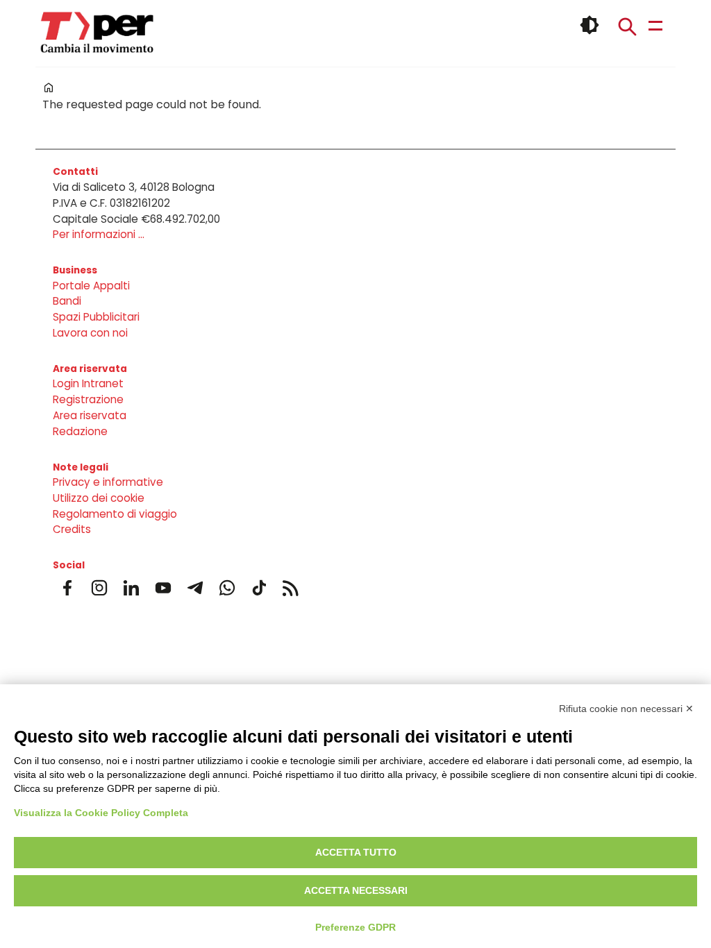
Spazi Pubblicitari (96, 317)
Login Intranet (88, 383)
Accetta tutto (355, 852)
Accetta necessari (356, 890)
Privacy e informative (108, 482)
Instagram (99, 588)
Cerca (627, 26)
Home (48, 87)
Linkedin (131, 588)
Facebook (67, 588)
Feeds (291, 588)
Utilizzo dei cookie (98, 498)
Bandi (67, 301)
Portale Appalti (91, 285)
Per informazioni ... (98, 234)
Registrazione (88, 399)
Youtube (163, 588)
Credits (72, 529)
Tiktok (259, 588)
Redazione (80, 431)
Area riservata (89, 415)
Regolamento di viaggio (115, 514)
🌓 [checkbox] (589, 25)
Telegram (195, 588)
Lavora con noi (90, 332)
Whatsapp (227, 588)
